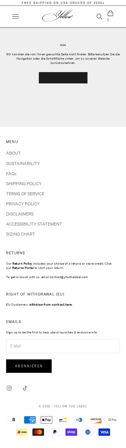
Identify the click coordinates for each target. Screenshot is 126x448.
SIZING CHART (20, 234)
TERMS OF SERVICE (25, 193)
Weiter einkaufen (63, 77)
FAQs (11, 173)
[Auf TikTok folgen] (25, 388)
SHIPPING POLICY (24, 183)
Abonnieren (29, 366)
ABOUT (13, 153)
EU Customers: (39, 304)
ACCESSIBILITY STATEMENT (34, 224)
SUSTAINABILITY (23, 163)
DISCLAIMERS (20, 214)
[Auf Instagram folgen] (9, 388)
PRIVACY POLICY (23, 203)
